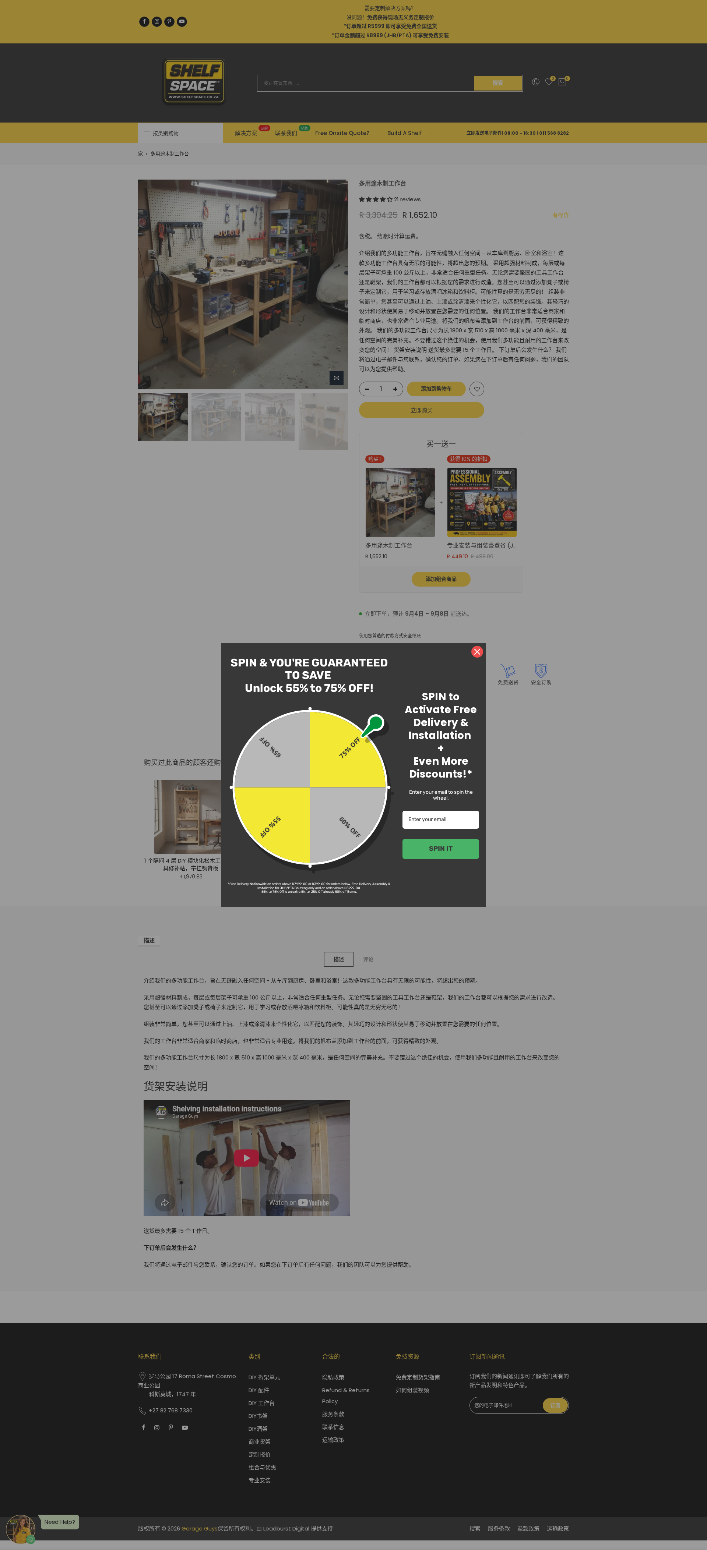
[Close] (477, 652)
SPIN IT (441, 849)
